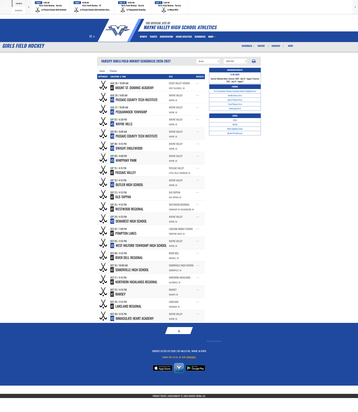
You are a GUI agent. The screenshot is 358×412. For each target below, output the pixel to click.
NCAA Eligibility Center (235, 128)
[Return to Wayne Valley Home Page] (118, 31)
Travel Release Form (235, 104)
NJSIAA (235, 124)
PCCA (235, 120)
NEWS (290, 45)
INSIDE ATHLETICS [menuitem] (184, 36)
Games (102, 71)
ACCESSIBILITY (174, 396)
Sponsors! (191, 357)
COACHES (276, 45)
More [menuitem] (211, 36)
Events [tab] (19, 3)
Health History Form (235, 95)
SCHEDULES (247, 45)
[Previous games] (28, 7)
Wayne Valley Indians (214, 341)
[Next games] (355, 7)
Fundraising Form (235, 108)
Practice (113, 71)
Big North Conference (234, 133)
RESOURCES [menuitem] (200, 36)
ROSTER (261, 45)
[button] (50, 7)
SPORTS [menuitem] (143, 36)
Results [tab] (19, 10)
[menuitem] (153, 36)
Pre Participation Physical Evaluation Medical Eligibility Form (235, 91)
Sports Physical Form (235, 99)
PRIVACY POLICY (159, 396)
